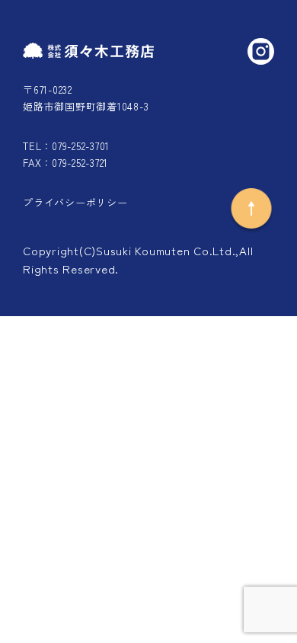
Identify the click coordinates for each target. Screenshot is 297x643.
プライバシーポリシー (75, 202)
